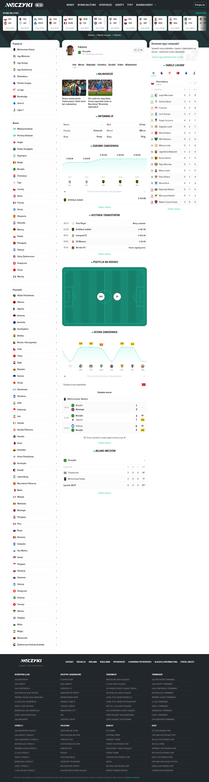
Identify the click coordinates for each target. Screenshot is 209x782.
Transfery (101, 64)
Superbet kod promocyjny (164, 748)
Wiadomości (131, 64)
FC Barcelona (66, 679)
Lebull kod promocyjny (163, 766)
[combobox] (138, 50)
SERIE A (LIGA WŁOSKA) (24, 706)
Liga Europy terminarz (162, 684)
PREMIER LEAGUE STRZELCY (26, 748)
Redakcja (81, 661)
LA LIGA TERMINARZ (160, 701)
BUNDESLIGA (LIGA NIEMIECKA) (27, 710)
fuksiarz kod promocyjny (118, 757)
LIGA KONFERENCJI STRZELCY (27, 739)
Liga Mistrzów (21, 679)
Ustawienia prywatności (139, 661)
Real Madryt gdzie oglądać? (119, 748)
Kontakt (69, 661)
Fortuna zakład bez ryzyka (164, 761)
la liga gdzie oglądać (116, 684)
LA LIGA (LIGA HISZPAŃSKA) (25, 701)
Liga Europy (20, 684)
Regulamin (105, 661)
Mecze (81, 64)
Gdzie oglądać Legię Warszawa (120, 715)
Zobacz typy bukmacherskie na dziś (167, 57)
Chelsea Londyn (67, 706)
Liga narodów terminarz (163, 719)
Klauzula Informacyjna (166, 661)
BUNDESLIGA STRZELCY (24, 761)
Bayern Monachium (69, 697)
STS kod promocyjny (161, 730)
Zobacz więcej (104, 207)
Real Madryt (66, 684)
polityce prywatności (132, 777)
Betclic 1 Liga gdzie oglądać (119, 706)
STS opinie (110, 730)
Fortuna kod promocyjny (164, 735)
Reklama (93, 661)
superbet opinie (113, 739)
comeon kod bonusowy (162, 770)
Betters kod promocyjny (117, 766)
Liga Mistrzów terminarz (163, 679)
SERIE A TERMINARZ (160, 706)
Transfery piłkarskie (70, 761)
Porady (63, 753)
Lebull (109, 761)
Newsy (70, 5)
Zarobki (111, 64)
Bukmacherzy (144, 5)
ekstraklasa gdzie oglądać (118, 693)
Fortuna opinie (113, 735)
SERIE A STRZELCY (22, 757)
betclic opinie (158, 744)
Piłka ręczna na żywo (70, 735)
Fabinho (117, 35)
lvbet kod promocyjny (162, 757)
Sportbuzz (105, 5)
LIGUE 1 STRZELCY (22, 766)
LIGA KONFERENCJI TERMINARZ (164, 688)
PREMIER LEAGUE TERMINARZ (164, 697)
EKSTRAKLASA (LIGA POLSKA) (26, 693)
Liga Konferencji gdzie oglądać (120, 710)
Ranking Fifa (66, 748)
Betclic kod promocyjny (163, 739)
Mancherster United (69, 693)
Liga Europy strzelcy (24, 735)
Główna (91, 35)
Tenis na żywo (66, 739)
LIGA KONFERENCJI (22, 688)
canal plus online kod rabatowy (121, 701)
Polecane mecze (67, 757)
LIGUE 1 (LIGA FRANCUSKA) (25, 715)
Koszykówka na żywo (70, 744)
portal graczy (187, 661)
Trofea (120, 64)
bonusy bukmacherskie (117, 770)
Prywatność (119, 661)
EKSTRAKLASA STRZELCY (25, 744)
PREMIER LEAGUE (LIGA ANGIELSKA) (29, 697)
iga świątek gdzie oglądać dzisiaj (121, 688)
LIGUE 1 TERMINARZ (160, 715)
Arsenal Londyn (67, 701)
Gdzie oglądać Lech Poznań (118, 719)
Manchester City (68, 710)
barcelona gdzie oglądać (118, 679)
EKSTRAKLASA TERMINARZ (162, 693)
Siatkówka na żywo (69, 730)
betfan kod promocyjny (163, 753)
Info (74, 64)
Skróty (119, 5)
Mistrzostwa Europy (70, 766)
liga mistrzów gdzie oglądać (73, 770)
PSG (62, 715)
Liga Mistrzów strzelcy (25, 730)
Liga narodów (21, 719)
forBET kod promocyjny (117, 744)
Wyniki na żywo (87, 5)
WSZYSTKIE (201, 13)
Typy (130, 5)
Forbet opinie (112, 753)
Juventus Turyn (67, 719)
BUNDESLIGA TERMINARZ (162, 710)
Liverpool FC (66, 688)
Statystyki (90, 64)
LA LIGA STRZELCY (22, 753)
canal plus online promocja (119, 697)
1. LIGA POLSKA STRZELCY (25, 770)
